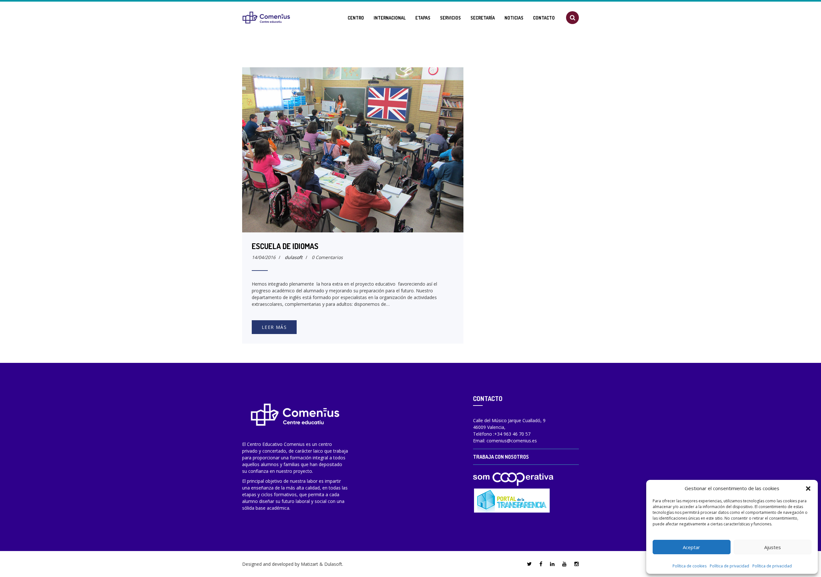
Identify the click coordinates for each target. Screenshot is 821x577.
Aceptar (691, 547)
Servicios (450, 18)
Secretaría (482, 18)
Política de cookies (690, 566)
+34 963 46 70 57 (512, 434)
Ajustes (772, 547)
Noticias (513, 18)
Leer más (274, 327)
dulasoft (293, 257)
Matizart (309, 564)
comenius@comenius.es (512, 441)
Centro (356, 18)
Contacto (544, 18)
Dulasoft (333, 564)
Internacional (390, 18)
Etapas (422, 18)
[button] (808, 488)
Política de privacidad (729, 566)
